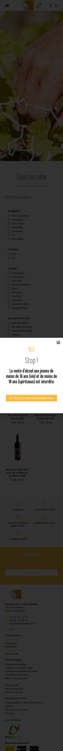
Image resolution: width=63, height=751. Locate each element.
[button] (58, 342)
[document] (31, 375)
